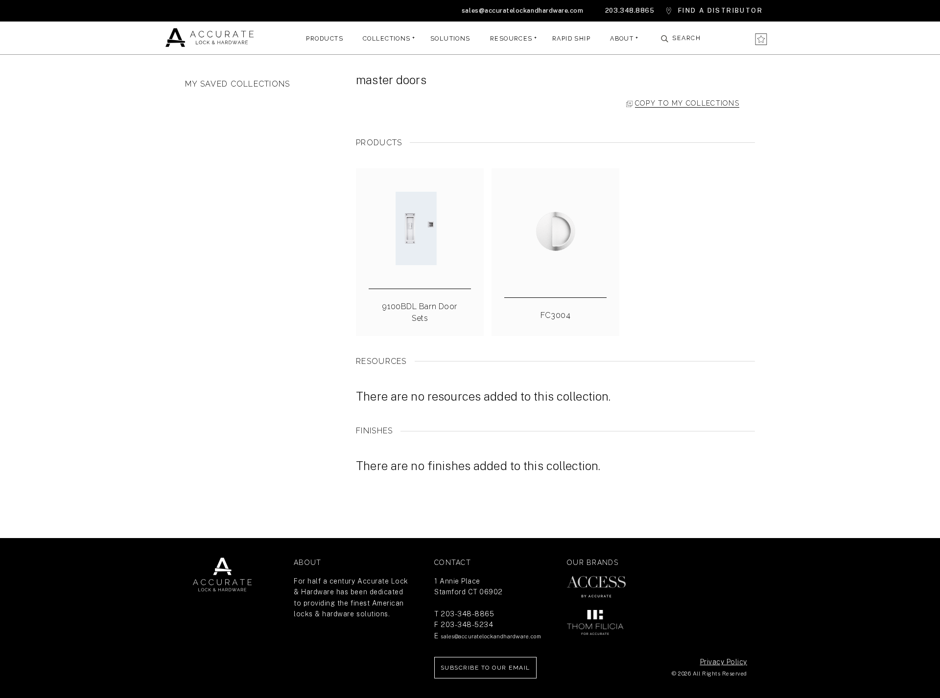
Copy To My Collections (687, 103)
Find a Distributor (720, 10)
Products (324, 38)
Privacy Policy (723, 662)
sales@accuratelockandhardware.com (522, 10)
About (622, 38)
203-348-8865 (467, 614)
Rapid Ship (571, 38)
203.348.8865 (629, 10)
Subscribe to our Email (485, 667)
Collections (387, 38)
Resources (511, 38)
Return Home (222, 575)
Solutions (450, 38)
